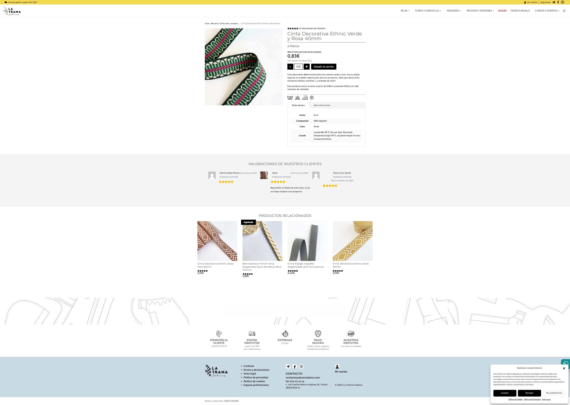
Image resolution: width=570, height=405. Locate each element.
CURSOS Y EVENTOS (546, 10)
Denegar (529, 393)
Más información (322, 105)
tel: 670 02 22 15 (295, 381)
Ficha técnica (298, 105)
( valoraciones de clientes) (312, 29)
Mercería (214, 24)
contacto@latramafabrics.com (303, 377)
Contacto (249, 366)
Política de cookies (254, 381)
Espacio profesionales (256, 385)
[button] (564, 368)
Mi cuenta (532, 2)
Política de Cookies (516, 400)
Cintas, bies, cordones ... (230, 24)
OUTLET (502, 10)
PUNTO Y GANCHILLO (427, 10)
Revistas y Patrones (479, 10)
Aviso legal (250, 373)
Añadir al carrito (324, 66)
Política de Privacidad (532, 400)
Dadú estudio (231, 401)
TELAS (404, 10)
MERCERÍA (453, 10)
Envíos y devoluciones (256, 369)
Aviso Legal (546, 400)
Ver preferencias (554, 393)
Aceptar (505, 393)
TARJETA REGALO (520, 10)
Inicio (207, 24)
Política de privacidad (256, 377)
